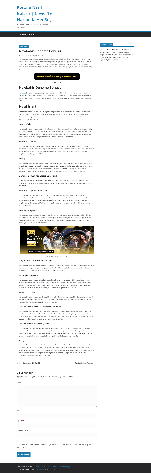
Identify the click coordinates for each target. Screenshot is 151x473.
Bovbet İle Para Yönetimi (84, 363)
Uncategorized (24, 46)
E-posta (20, 421)
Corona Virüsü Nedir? (27, 34)
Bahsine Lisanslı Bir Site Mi (29, 363)
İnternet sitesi (22, 431)
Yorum (20, 383)
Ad (18, 411)
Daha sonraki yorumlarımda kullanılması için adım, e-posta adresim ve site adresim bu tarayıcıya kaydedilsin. (54, 446)
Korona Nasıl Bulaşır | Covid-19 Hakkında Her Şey (34, 13)
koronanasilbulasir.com (36, 55)
